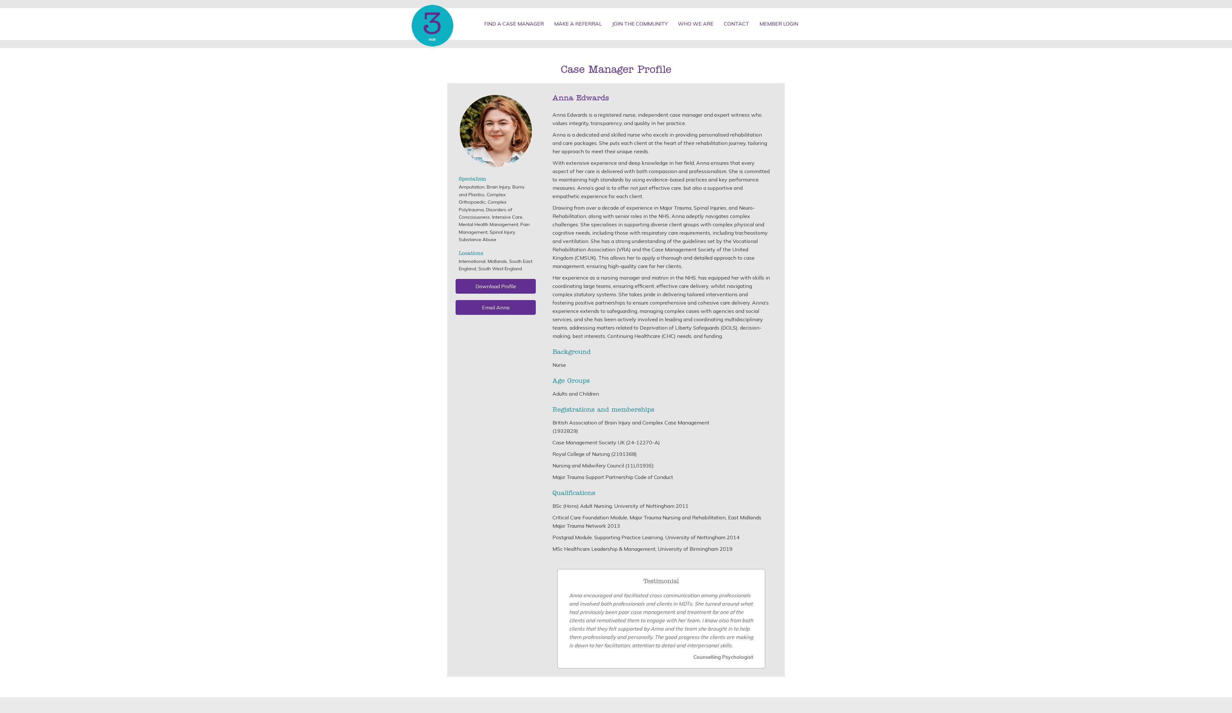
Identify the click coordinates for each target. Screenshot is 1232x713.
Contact (736, 24)
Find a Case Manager (514, 24)
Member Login (778, 24)
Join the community (640, 24)
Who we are (696, 24)
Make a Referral (578, 24)
